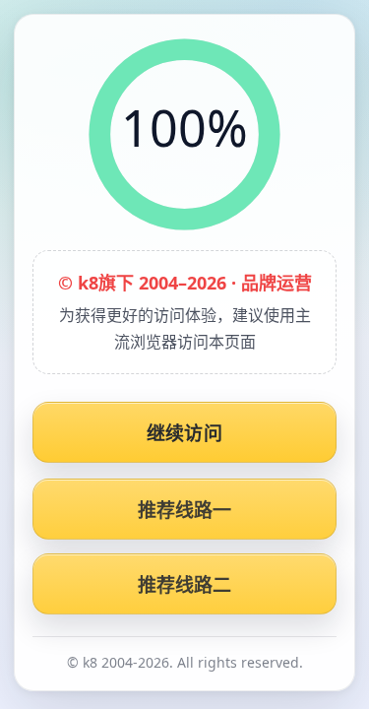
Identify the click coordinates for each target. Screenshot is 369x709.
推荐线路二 (185, 585)
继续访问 (184, 433)
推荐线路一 (185, 510)
